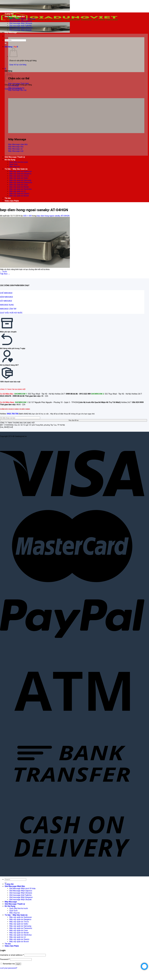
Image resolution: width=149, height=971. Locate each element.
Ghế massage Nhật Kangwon (21, 28)
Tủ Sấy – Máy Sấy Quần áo (16, 169)
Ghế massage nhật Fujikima (20, 25)
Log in (18, 964)
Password (5, 959)
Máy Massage (11, 32)
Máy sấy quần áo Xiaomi (19, 193)
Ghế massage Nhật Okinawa (20, 23)
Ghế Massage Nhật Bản (15, 16)
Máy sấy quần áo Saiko (18, 178)
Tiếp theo (5, 274)
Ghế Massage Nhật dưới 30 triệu (22, 19)
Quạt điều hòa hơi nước (18, 162)
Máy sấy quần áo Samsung (20, 180)
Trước (3, 271)
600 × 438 (27, 216)
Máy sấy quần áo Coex (18, 185)
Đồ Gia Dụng (10, 160)
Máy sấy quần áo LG (17, 191)
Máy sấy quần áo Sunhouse (20, 171)
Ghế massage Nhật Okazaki (20, 30)
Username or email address (12, 955)
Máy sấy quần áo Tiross (19, 176)
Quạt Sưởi (13, 164)
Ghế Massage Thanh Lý (15, 157)
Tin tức (8, 198)
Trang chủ (9, 14)
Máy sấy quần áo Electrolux (20, 189)
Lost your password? (8, 968)
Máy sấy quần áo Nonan (19, 187)
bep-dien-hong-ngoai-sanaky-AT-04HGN (53, 216)
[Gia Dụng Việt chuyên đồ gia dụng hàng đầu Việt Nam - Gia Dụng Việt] (59, 21)
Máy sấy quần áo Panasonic (20, 182)
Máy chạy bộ (14, 166)
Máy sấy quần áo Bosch (19, 196)
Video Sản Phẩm (12, 201)
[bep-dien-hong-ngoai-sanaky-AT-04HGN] (35, 267)
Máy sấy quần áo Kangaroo (20, 174)
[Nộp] (6, 43)
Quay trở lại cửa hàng (17, 65)
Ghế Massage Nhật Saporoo (20, 21)
